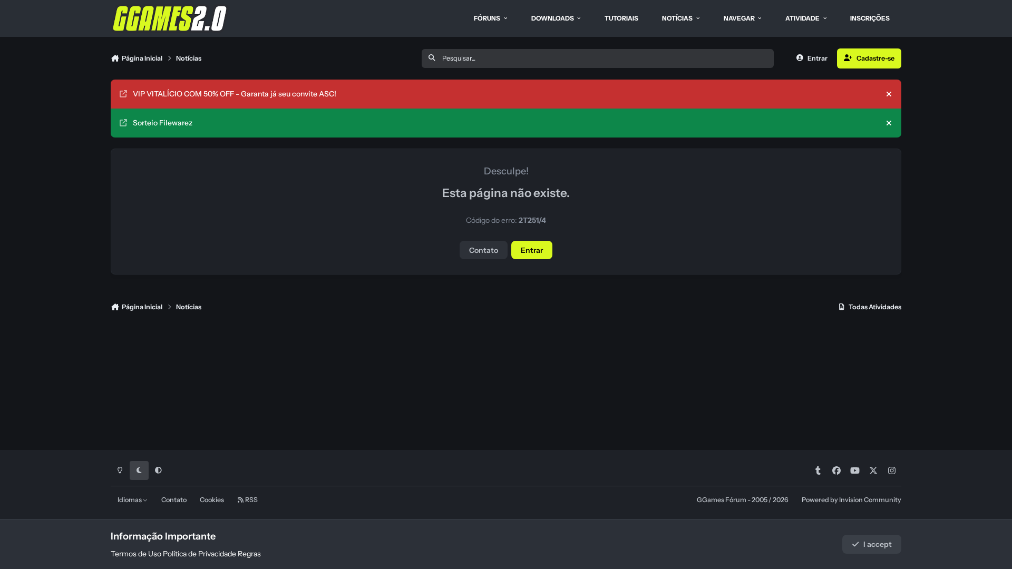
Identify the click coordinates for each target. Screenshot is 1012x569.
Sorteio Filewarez (162, 122)
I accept (877, 544)
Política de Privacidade (199, 553)
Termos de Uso (136, 553)
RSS (251, 500)
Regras (249, 553)
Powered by (851, 500)
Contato (483, 250)
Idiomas (130, 500)
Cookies (212, 500)
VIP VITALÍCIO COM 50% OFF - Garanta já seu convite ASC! (234, 94)
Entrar (532, 250)
